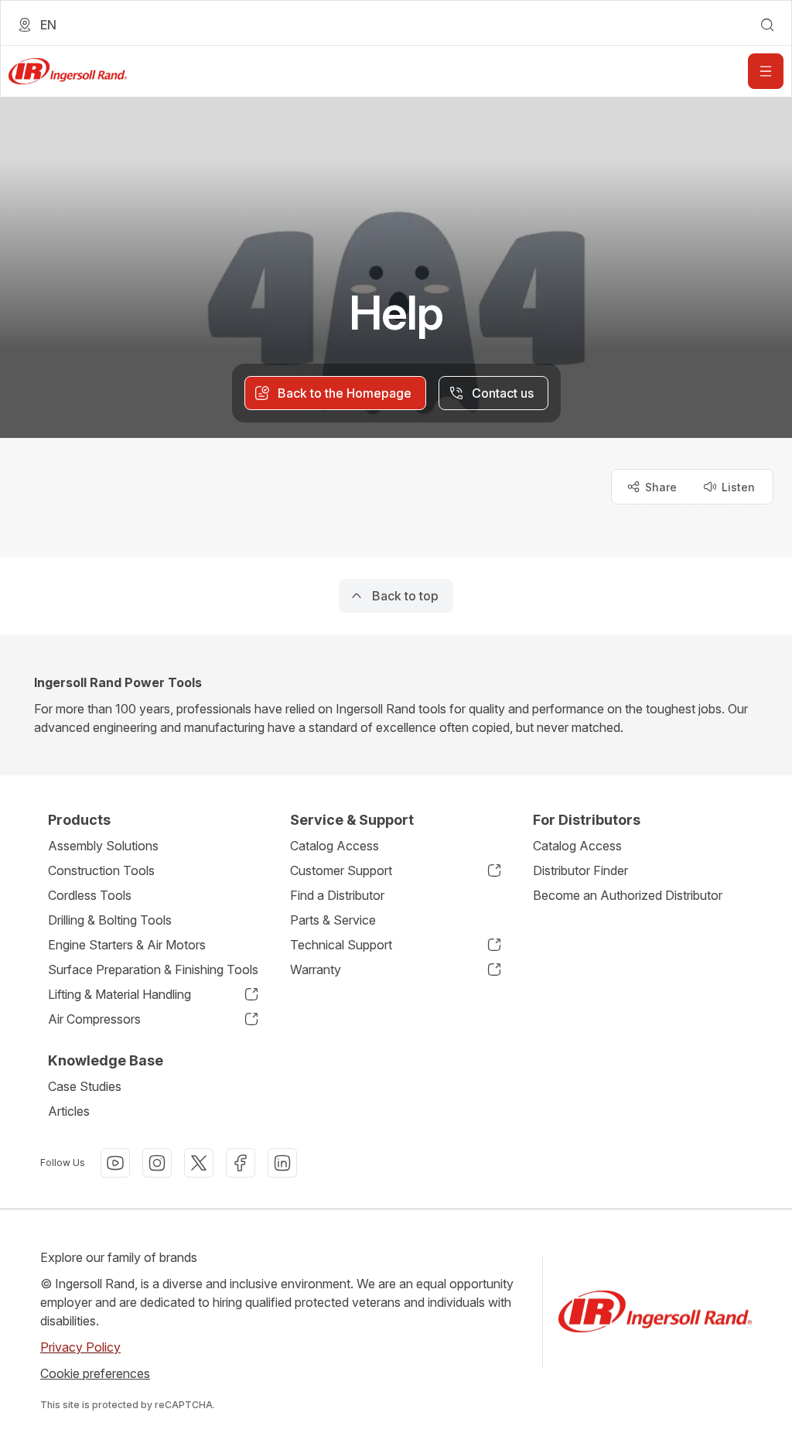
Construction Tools (101, 870)
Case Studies (84, 1086)
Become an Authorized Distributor (627, 895)
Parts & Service (333, 920)
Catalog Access (334, 845)
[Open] (765, 71)
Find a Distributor (337, 895)
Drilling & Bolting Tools (110, 920)
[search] (767, 25)
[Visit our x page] (198, 1163)
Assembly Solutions (103, 845)
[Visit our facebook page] (240, 1163)
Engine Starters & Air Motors (127, 944)
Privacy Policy (80, 1347)
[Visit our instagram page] (157, 1163)
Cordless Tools (89, 895)
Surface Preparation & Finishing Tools (153, 969)
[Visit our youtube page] (115, 1163)
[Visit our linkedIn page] (282, 1163)
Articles (69, 1111)
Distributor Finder (580, 870)
